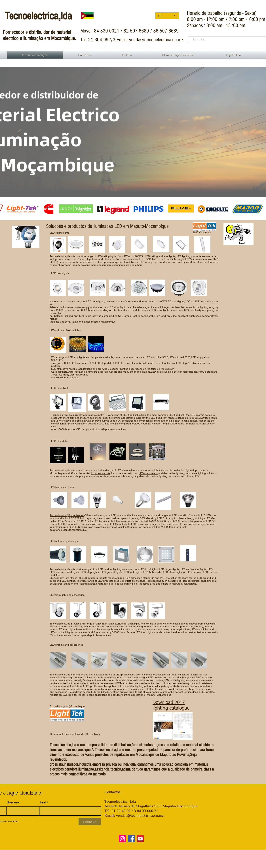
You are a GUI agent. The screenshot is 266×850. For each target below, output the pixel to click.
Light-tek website (100, 473)
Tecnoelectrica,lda (61, 414)
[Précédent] (19, 131)
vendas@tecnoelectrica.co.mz (156, 40)
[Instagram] (122, 838)
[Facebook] (131, 838)
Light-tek (75, 374)
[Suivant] (246, 131)
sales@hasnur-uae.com (134, 526)
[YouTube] (140, 838)
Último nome (13, 802)
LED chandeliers (148, 473)
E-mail (43, 802)
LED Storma (197, 414)
